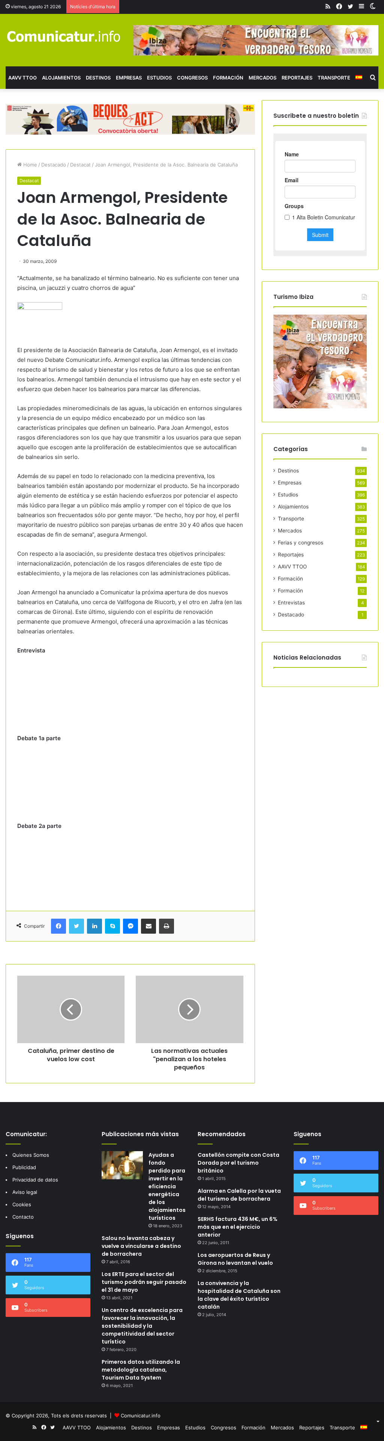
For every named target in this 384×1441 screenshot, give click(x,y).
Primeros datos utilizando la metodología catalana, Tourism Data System (141, 1369)
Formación (228, 78)
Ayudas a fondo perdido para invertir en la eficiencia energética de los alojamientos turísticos (167, 1186)
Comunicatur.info (140, 1416)
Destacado (53, 165)
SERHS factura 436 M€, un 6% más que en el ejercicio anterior (238, 1227)
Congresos (192, 78)
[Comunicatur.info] (64, 36)
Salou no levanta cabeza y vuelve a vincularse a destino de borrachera (141, 1246)
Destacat (80, 165)
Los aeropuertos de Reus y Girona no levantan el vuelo (235, 1259)
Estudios (159, 78)
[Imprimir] (166, 926)
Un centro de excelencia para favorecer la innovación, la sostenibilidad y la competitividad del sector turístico (142, 1325)
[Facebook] (58, 926)
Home (29, 165)
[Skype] (112, 926)
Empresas (129, 78)
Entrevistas (291, 603)
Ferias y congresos (300, 543)
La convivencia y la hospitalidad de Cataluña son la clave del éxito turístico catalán (239, 1295)
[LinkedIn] (94, 926)
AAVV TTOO (22, 78)
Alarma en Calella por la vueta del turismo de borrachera (239, 1195)
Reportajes (297, 78)
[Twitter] (76, 926)
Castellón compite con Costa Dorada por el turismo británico (238, 1162)
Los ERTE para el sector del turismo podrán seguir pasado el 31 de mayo (144, 1282)
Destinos (98, 78)
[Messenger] (130, 926)
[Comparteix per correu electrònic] (148, 926)
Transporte (334, 78)
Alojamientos (61, 78)
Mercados (262, 78)
